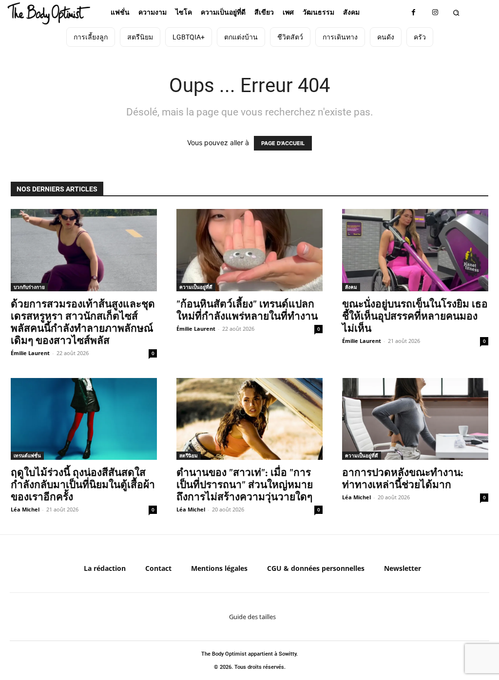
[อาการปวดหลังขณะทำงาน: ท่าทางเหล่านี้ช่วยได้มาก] (415, 419)
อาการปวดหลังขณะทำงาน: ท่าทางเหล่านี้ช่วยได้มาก (402, 478)
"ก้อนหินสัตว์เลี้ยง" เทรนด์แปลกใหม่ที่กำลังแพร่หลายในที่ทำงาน (247, 309)
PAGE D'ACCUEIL (283, 143)
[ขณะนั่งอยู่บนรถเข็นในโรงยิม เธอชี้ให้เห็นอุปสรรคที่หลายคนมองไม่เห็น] (415, 250)
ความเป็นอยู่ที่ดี (195, 286)
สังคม (351, 286)
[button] (456, 12)
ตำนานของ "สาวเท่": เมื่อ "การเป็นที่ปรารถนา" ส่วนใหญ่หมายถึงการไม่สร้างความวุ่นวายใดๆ (244, 484)
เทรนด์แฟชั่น (27, 455)
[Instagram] (435, 12)
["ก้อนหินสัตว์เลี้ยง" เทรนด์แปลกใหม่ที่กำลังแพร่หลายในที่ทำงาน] (249, 250)
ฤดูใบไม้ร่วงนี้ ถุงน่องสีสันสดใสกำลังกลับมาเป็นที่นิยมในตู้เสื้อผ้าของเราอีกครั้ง (83, 484)
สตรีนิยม (188, 455)
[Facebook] (413, 12)
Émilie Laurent (30, 353)
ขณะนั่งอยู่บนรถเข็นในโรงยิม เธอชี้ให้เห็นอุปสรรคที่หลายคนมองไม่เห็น (415, 316)
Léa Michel (25, 509)
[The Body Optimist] (49, 13)
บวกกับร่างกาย (29, 286)
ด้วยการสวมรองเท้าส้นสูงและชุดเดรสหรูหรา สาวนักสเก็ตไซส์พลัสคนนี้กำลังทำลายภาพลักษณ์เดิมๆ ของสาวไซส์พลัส (83, 322)
